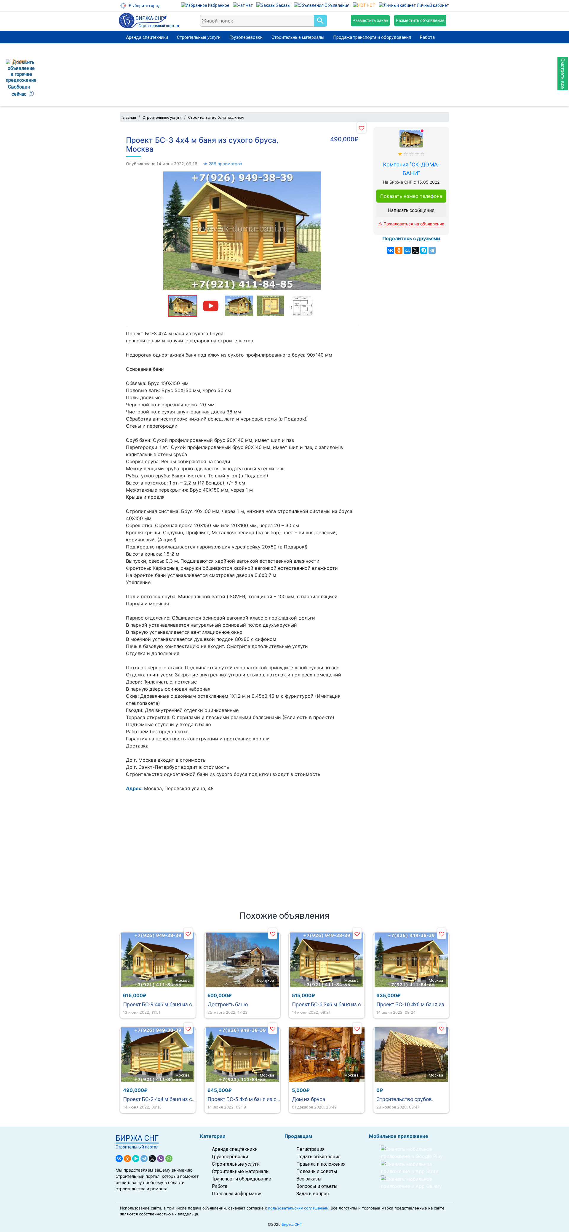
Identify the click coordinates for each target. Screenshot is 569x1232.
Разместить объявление (420, 20)
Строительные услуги (198, 37)
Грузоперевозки (246, 37)
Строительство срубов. (404, 1099)
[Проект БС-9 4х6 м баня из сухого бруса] (157, 959)
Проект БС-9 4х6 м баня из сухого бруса (159, 1004)
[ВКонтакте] (390, 250)
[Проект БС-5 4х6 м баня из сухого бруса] (242, 1054)
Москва (182, 980)
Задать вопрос (312, 1193)
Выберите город (144, 5)
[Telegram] (432, 250)
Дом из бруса (308, 1099)
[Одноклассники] (398, 250)
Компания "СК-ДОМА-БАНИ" (411, 169)
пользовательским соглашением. (299, 1208)
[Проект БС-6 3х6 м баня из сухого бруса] (326, 959)
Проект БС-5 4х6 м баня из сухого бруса (243, 1099)
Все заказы (309, 1179)
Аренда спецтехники (147, 37)
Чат (249, 5)
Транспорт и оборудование (241, 1179)
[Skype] (423, 250)
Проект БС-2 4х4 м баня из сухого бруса (159, 1099)
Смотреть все (562, 73)
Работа (427, 37)
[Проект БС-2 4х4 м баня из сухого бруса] (157, 1054)
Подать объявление (318, 1156)
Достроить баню (227, 1004)
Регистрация (310, 1149)
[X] (415, 250)
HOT (370, 5)
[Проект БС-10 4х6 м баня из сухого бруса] (411, 959)
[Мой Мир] (407, 250)
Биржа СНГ (292, 1224)
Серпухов (265, 980)
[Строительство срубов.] (411, 1054)
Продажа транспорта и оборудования (372, 37)
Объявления (336, 5)
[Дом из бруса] (327, 1054)
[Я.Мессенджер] (135, 1158)
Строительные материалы (297, 37)
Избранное (218, 5)
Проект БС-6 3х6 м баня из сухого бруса (328, 1004)
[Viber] (160, 1158)
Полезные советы (316, 1171)
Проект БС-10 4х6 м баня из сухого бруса (412, 1004)
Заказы (282, 5)
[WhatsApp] (168, 1158)
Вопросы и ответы (317, 1186)
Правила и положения (321, 1164)
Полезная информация (237, 1193)
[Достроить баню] (242, 959)
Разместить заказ (370, 20)
